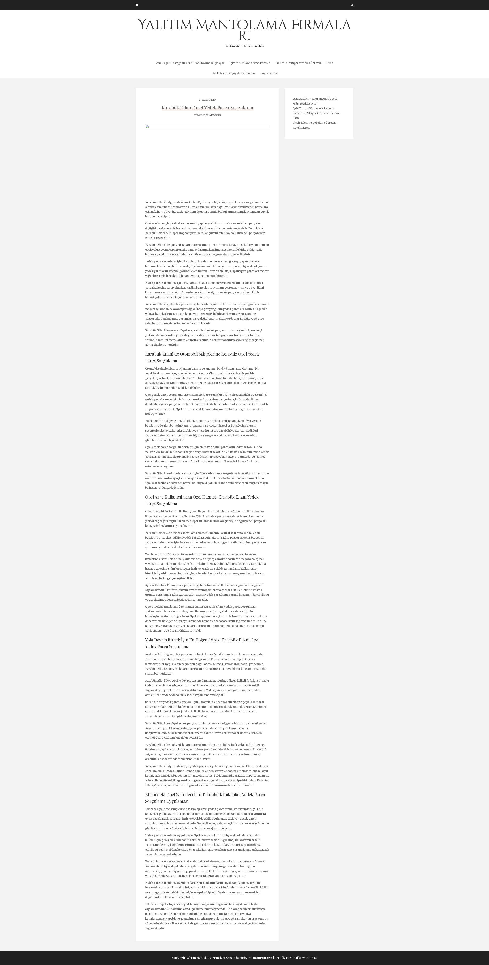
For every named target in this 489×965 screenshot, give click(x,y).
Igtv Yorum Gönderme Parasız (249, 63)
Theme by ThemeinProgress (253, 957)
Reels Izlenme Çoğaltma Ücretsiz (233, 73)
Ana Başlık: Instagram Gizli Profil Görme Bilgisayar (190, 63)
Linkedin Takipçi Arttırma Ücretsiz (298, 63)
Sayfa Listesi (269, 73)
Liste (330, 63)
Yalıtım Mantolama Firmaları (244, 32)
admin (217, 115)
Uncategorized (207, 100)
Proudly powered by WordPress (296, 957)
